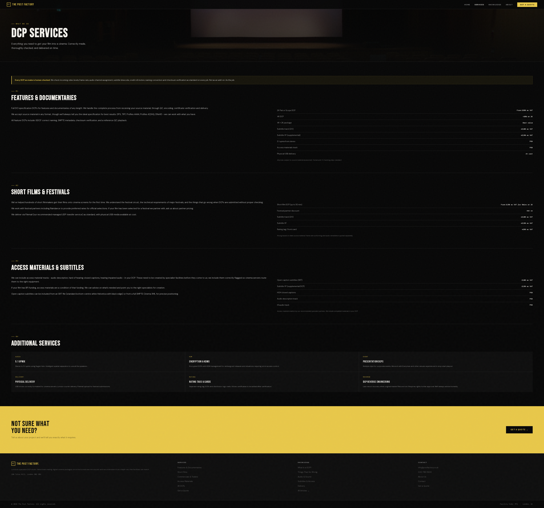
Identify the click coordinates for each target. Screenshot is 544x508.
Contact (421, 481)
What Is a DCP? (304, 467)
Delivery (301, 486)
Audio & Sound (304, 477)
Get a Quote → (519, 429)
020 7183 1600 (425, 472)
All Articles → (303, 490)
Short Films (182, 472)
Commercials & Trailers (188, 477)
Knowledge (495, 5)
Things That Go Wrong (307, 472)
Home (467, 5)
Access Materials (185, 481)
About (509, 5)
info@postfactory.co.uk (428, 467)
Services (479, 5)
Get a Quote (527, 5)
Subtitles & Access (306, 481)
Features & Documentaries (190, 467)
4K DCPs (181, 486)
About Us (422, 477)
